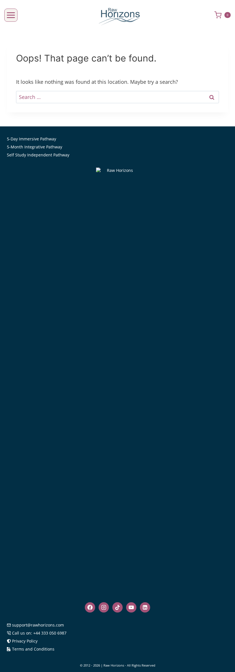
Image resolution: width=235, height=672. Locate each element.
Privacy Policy (25, 641)
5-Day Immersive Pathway (31, 139)
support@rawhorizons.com (38, 625)
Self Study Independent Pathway (38, 155)
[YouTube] (131, 607)
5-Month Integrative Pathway (34, 147)
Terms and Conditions (33, 649)
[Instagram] (104, 607)
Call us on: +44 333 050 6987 (39, 633)
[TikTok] (117, 607)
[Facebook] (90, 607)
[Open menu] (10, 15)
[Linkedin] (145, 607)
